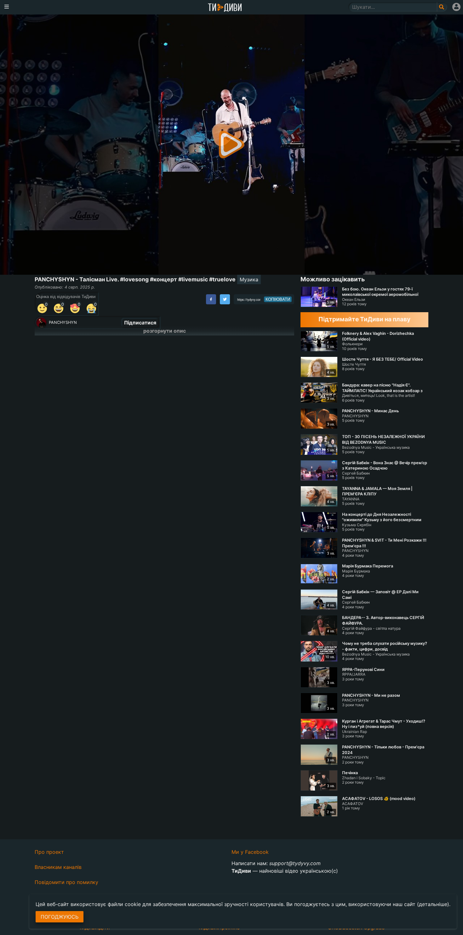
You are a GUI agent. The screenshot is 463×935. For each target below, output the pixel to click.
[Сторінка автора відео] (41, 323)
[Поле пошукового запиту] (442, 7)
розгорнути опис (164, 331)
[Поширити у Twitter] (225, 299)
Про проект (49, 852)
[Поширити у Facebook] (211, 299)
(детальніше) (433, 904)
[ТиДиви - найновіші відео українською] (225, 8)
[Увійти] (456, 7)
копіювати (278, 299)
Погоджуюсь (59, 917)
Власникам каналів (58, 867)
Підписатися (140, 322)
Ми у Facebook (250, 852)
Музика (249, 279)
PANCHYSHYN (63, 322)
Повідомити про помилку (66, 882)
